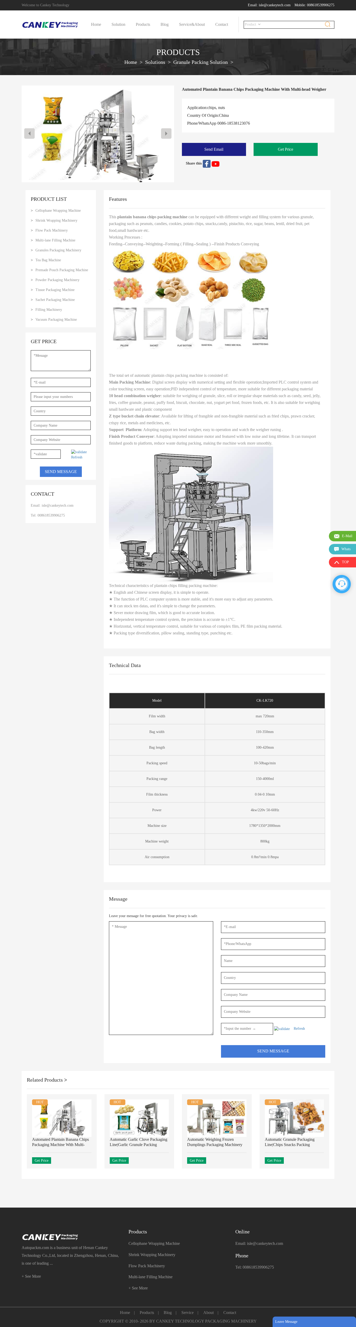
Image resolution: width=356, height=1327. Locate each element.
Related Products (47, 1080)
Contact (221, 24)
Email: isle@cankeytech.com (269, 5)
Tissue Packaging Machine (55, 290)
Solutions (155, 62)
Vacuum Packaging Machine (56, 320)
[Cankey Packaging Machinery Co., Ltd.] (71, 1237)
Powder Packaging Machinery (57, 280)
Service (187, 1312)
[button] (166, 133)
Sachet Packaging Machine (55, 300)
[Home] (50, 25)
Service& (186, 24)
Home (96, 24)
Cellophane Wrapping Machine (58, 211)
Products (143, 24)
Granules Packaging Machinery (58, 250)
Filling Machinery (48, 310)
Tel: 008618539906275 (48, 515)
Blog (165, 24)
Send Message (61, 471)
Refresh (76, 457)
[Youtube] (215, 163)
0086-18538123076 (233, 123)
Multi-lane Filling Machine (55, 240)
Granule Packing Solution (200, 62)
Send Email (213, 149)
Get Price (285, 149)
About (199, 24)
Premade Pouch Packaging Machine (61, 270)
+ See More (31, 1276)
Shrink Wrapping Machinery (56, 220)
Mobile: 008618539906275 (314, 5)
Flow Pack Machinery (51, 230)
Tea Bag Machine (48, 260)
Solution (118, 24)
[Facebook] (207, 163)
